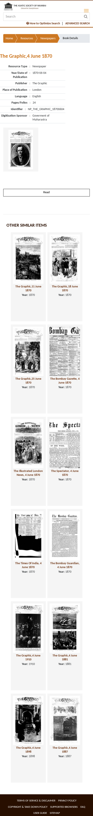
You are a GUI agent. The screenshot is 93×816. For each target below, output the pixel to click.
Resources (27, 38)
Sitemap (55, 813)
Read (46, 192)
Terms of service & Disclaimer (36, 800)
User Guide (40, 813)
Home (9, 38)
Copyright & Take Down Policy (27, 807)
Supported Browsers (64, 807)
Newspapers (47, 38)
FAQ (82, 807)
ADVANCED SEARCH (77, 23)
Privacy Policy (67, 800)
